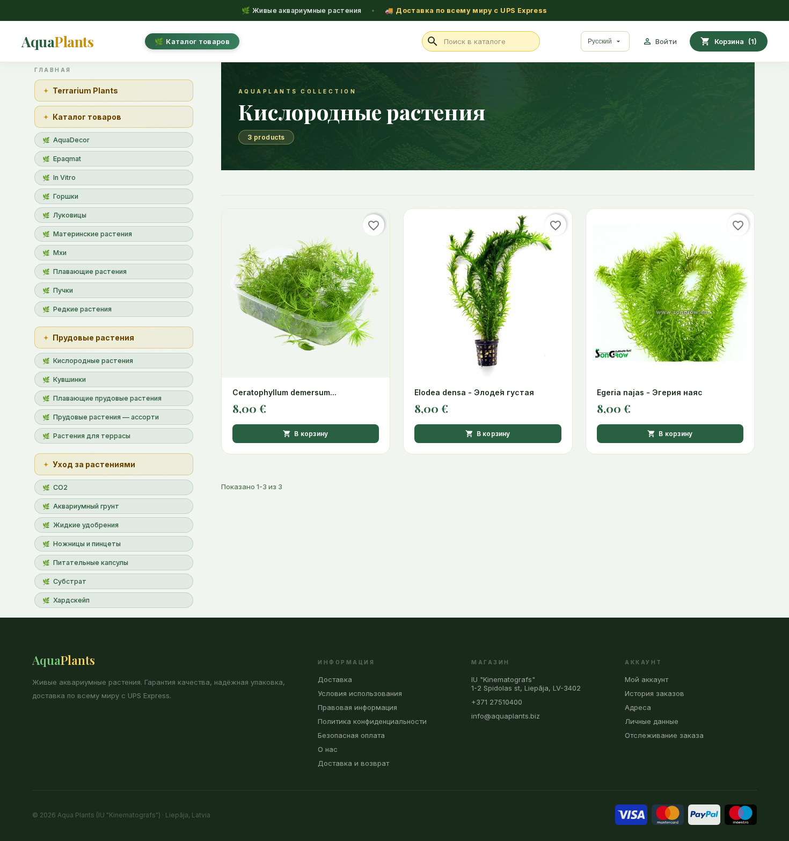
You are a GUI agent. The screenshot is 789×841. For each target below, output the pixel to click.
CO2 (60, 487)
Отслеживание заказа (664, 735)
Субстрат (69, 581)
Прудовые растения (93, 337)
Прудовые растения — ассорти (106, 417)
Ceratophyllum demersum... (284, 392)
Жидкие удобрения (86, 525)
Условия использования (360, 693)
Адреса (638, 707)
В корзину (305, 434)
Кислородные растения (93, 361)
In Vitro (64, 177)
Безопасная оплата (351, 735)
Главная (52, 70)
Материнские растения (92, 234)
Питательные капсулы (90, 563)
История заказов (654, 693)
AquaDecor (71, 140)
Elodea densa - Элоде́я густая (474, 392)
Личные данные (651, 721)
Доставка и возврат (353, 763)
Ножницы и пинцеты (87, 544)
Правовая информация (357, 707)
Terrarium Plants (85, 90)
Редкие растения (82, 309)
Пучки (63, 290)
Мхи (60, 253)
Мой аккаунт (646, 679)
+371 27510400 (496, 702)
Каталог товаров (198, 41)
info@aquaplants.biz (505, 716)
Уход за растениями (94, 464)
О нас (328, 749)
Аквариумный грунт (86, 506)
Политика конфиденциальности (372, 721)
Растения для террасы (91, 436)
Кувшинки (69, 379)
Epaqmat (67, 159)
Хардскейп (71, 600)
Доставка (335, 679)
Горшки (65, 196)
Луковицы (69, 215)
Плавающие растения (90, 271)
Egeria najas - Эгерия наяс (650, 392)
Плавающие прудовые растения (107, 398)
